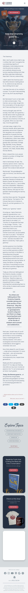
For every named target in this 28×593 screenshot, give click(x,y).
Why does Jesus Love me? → (17, 398)
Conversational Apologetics (14, 430)
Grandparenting (14, 30)
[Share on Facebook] (5, 404)
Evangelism (14, 437)
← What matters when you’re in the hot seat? (13, 395)
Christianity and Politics (14, 434)
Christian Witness (14, 441)
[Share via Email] (13, 408)
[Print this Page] (22, 404)
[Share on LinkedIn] (16, 404)
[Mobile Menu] (25, 3)
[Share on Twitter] (11, 404)
